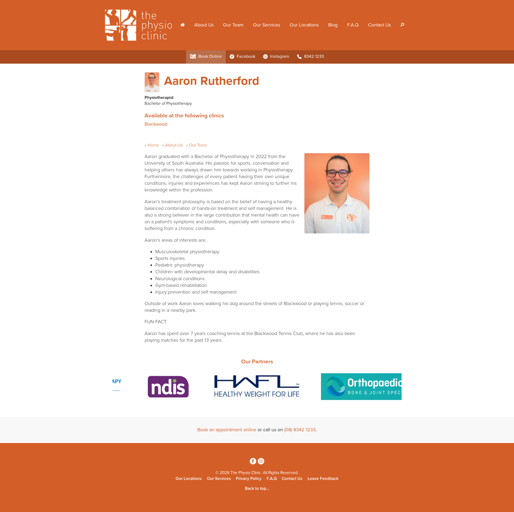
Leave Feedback (323, 478)
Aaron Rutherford (211, 81)
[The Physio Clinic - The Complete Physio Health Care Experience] (140, 25)
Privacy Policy (249, 478)
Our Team (233, 25)
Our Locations (304, 25)
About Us (204, 25)
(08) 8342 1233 (300, 430)
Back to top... (257, 488)
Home (153, 145)
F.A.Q (353, 25)
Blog (333, 25)
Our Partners (257, 361)
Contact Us (379, 25)
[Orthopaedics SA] (375, 387)
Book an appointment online (226, 430)
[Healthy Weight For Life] (256, 387)
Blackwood (156, 124)
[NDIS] (167, 387)
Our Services (266, 25)
